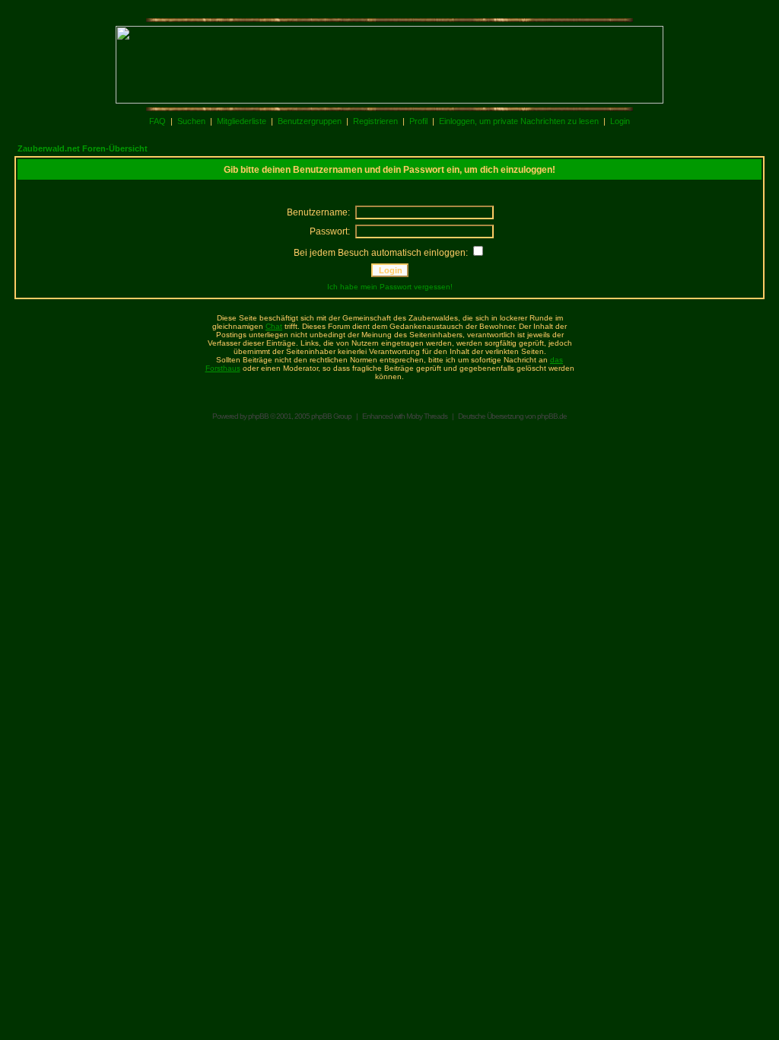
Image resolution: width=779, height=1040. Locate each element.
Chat (273, 326)
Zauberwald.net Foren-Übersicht (82, 148)
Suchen (191, 121)
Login (620, 121)
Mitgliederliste (241, 121)
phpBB (258, 416)
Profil (418, 121)
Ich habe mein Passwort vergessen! (390, 286)
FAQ (157, 121)
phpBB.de (552, 416)
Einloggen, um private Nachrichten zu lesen (519, 121)
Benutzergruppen (310, 121)
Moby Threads (426, 416)
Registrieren (375, 121)
